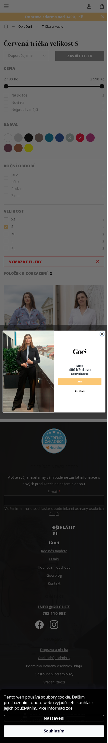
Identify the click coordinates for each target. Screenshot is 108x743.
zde (69, 708)
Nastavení (54, 718)
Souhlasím (54, 731)
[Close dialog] (102, 334)
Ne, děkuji (79, 390)
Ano (79, 381)
